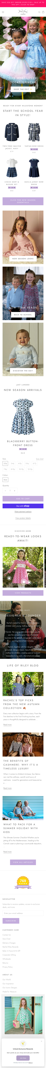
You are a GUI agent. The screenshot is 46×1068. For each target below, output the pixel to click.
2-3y (5, 463)
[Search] (39, 12)
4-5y (20, 463)
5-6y (27, 463)
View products (23, 593)
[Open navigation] (3, 12)
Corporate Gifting (9, 955)
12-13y (30, 469)
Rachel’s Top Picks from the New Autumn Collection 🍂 (21, 704)
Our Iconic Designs (10, 987)
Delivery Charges (9, 943)
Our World (7, 979)
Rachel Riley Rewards (10, 947)
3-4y (12, 463)
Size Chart (6, 939)
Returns (5, 963)
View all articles (23, 862)
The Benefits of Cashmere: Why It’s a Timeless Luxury (20, 764)
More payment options (23, 511)
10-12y (21, 469)
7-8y (5, 469)
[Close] (42, 996)
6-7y (34, 463)
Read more (7, 724)
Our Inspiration (8, 983)
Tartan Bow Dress (34, 146)
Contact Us (7, 935)
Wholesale (7, 959)
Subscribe (11, 921)
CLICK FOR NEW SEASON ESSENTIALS (23, 201)
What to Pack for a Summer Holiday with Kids (20, 828)
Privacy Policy (8, 967)
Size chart (39, 459)
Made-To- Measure (9, 991)
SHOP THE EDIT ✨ (23, 89)
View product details (23, 518)
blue (5, 479)
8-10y (13, 469)
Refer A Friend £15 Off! (11, 951)
